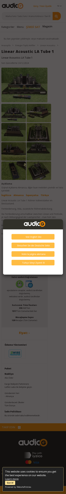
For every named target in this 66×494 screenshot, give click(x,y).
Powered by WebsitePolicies (18, 487)
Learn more (12, 479)
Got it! (10, 483)
